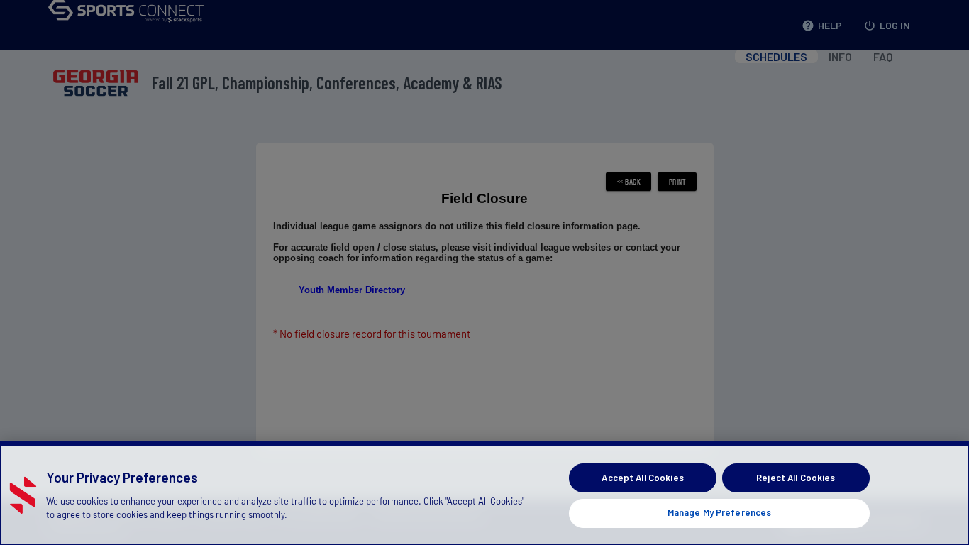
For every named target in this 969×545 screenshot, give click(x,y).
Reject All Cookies (795, 477)
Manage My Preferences (720, 512)
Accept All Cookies (642, 477)
